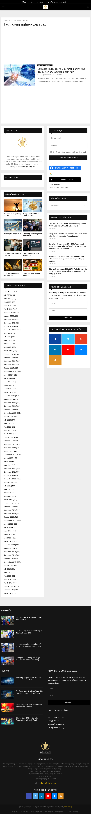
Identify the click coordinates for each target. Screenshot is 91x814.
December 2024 (10, 361)
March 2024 (8, 392)
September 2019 (10, 562)
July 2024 (7, 378)
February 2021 (9, 503)
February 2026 (9, 312)
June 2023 (7, 423)
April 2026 (7, 306)
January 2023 (9, 441)
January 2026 (9, 316)
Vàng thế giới (53, 724)
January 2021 (9, 507)
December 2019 (10, 552)
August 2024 (8, 375)
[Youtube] (48, 796)
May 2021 (7, 493)
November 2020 (10, 513)
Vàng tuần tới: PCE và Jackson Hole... (31, 215)
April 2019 (7, 579)
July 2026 (7, 295)
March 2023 (8, 434)
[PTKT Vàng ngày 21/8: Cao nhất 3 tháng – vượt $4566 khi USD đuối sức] (13, 265)
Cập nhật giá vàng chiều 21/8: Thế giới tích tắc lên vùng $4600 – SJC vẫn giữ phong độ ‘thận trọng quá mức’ (68, 271)
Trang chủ (14, 812)
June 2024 (7, 382)
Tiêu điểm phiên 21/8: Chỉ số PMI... (31, 254)
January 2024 (9, 399)
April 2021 (7, 496)
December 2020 (10, 510)
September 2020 (10, 520)
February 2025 (9, 354)
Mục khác (40, 65)
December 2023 (10, 403)
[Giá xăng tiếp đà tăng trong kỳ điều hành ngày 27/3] (7, 620)
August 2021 (8, 482)
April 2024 (7, 389)
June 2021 (7, 489)
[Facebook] (29, 796)
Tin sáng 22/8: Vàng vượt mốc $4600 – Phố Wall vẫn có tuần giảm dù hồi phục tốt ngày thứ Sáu (66, 258)
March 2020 (8, 541)
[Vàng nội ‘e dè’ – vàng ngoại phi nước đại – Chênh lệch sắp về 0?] (32, 265)
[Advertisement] (45, 45)
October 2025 (9, 326)
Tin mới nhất (48, 65)
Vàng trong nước (36, 812)
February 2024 (9, 396)
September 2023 (10, 413)
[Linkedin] (41, 796)
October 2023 (9, 410)
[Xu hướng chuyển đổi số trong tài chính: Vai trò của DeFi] (7, 681)
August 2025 (8, 333)
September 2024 (10, 371)
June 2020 (7, 531)
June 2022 (7, 465)
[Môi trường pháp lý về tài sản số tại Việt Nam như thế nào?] (7, 707)
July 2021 (7, 486)
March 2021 (8, 500)
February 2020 (9, 545)
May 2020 (7, 534)
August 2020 (8, 524)
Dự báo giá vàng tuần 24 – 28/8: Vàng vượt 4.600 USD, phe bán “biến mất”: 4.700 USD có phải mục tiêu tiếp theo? (67, 246)
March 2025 (8, 351)
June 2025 (7, 340)
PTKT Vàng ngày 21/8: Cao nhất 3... (12, 274)
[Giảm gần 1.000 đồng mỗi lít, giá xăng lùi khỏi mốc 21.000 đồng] (7, 661)
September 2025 (10, 330)
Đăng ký (68, 187)
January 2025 (9, 358)
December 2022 (10, 444)
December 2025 (10, 319)
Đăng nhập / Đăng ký (58, 2)
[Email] (54, 796)
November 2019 (10, 555)
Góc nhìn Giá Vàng (72, 812)
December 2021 (10, 468)
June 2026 (7, 299)
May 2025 (7, 344)
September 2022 (10, 455)
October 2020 (9, 517)
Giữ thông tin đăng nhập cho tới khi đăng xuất (68, 152)
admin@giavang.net (27, 166)
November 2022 (10, 448)
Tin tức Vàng (24, 812)
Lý (40, 75)
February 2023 (9, 437)
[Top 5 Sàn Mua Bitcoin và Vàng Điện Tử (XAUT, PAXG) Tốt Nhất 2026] (7, 694)
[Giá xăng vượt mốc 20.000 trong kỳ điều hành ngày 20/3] (7, 634)
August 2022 (8, 458)
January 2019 (9, 590)
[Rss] (61, 796)
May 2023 (7, 427)
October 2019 (9, 559)
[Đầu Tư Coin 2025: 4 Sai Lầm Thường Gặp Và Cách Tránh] (7, 721)
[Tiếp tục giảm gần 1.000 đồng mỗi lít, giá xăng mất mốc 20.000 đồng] (7, 647)
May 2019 (7, 576)
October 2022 (9, 451)
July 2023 (7, 420)
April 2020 (7, 538)
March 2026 (8, 309)
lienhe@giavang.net (48, 783)
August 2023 (8, 416)
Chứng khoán (53, 728)
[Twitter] (35, 796)
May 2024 (7, 385)
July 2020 (7, 527)
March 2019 (8, 583)
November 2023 (10, 406)
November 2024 (10, 364)
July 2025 (7, 337)
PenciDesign (68, 807)
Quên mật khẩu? (55, 185)
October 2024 (9, 368)
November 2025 (10, 323)
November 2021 (10, 472)
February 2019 (9, 586)
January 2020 (9, 548)
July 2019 (7, 569)
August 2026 (8, 292)
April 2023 (7, 430)
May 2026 (7, 302)
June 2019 (7, 572)
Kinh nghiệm (59, 812)
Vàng (50, 721)
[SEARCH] (84, 205)
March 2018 (8, 593)
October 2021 (9, 475)
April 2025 (7, 347)
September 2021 (10, 479)
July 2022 (7, 461)
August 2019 (8, 565)
